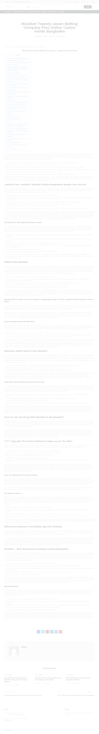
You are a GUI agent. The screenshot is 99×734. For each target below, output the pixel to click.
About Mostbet (11, 100)
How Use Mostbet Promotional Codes (17, 87)
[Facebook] (65, 720)
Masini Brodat (53, 11)
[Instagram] (74, 720)
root (48, 683)
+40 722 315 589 (24, 1)
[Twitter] (67, 720)
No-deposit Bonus (12, 90)
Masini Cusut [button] (8, 11)
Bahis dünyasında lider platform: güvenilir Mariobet (78, 679)
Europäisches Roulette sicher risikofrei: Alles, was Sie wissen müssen (16, 679)
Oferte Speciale (68, 1)
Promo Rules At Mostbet (13, 73)
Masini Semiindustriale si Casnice (37, 11)
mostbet (74, 218)
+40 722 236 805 (15, 1)
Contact (93, 1)
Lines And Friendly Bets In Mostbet (16, 104)
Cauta (87, 7)
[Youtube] (72, 720)
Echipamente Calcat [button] (20, 11)
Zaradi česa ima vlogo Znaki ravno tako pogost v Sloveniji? (48, 679)
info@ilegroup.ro (8, 720)
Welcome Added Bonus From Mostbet (17, 75)
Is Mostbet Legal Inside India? (15, 117)
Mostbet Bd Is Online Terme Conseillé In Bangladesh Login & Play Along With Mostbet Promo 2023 (17, 69)
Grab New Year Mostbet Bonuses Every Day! (18, 77)
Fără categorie (60, 36)
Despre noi (84, 1)
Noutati (77, 1)
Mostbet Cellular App (12, 115)
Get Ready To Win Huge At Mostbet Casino (18, 62)
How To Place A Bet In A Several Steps (17, 128)
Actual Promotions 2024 (13, 119)
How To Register (11, 148)
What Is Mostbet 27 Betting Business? (17, 102)
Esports (9, 122)
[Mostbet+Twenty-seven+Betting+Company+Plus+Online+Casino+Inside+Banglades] (43, 631)
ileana (51, 36)
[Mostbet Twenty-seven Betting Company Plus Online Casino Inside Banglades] (38, 631)
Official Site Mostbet (12, 64)
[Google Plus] (70, 720)
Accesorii (61, 11)
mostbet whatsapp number (66, 273)
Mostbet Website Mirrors (13, 142)
